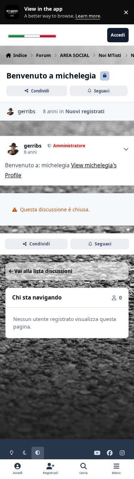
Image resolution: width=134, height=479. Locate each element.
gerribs (26, 111)
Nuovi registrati (84, 111)
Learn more (14, 12)
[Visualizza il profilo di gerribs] (10, 111)
